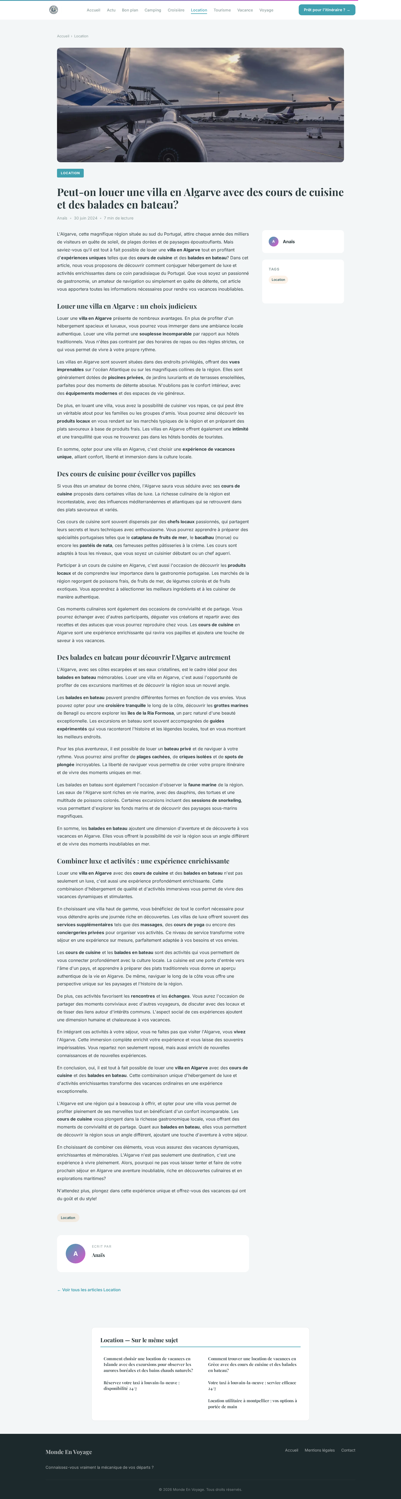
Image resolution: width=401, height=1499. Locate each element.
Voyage (266, 9)
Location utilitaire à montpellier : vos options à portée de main (252, 1403)
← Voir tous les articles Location (89, 1289)
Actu (111, 9)
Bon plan (130, 9)
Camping (153, 9)
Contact (348, 1450)
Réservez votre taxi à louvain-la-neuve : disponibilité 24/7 (141, 1385)
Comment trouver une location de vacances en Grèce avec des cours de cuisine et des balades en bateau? (252, 1364)
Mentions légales (320, 1450)
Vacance (245, 9)
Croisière (176, 9)
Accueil (93, 9)
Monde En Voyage (69, 1451)
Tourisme (222, 9)
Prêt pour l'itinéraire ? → (327, 9)
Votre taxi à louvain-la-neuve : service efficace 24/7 (252, 1385)
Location (199, 9)
